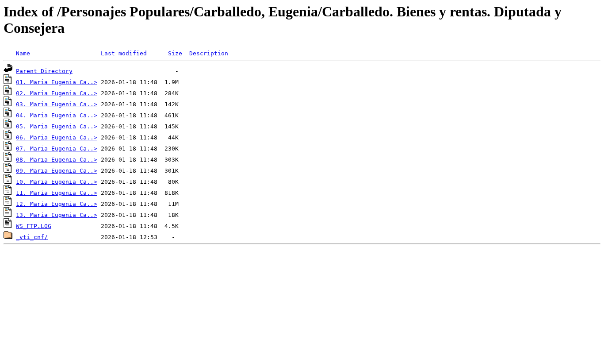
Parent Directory (44, 71)
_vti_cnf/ (32, 237)
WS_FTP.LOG (33, 226)
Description (208, 53)
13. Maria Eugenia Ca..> (56, 215)
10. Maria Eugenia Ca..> (56, 181)
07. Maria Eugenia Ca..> (56, 148)
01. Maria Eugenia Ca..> (56, 82)
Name (23, 53)
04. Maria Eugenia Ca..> (56, 115)
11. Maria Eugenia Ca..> (56, 192)
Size (175, 53)
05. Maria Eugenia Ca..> (56, 126)
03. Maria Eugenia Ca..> (56, 104)
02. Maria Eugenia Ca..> (56, 93)
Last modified (124, 53)
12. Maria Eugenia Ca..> (56, 204)
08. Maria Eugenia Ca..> (56, 159)
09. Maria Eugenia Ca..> (56, 170)
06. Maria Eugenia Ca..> (56, 137)
